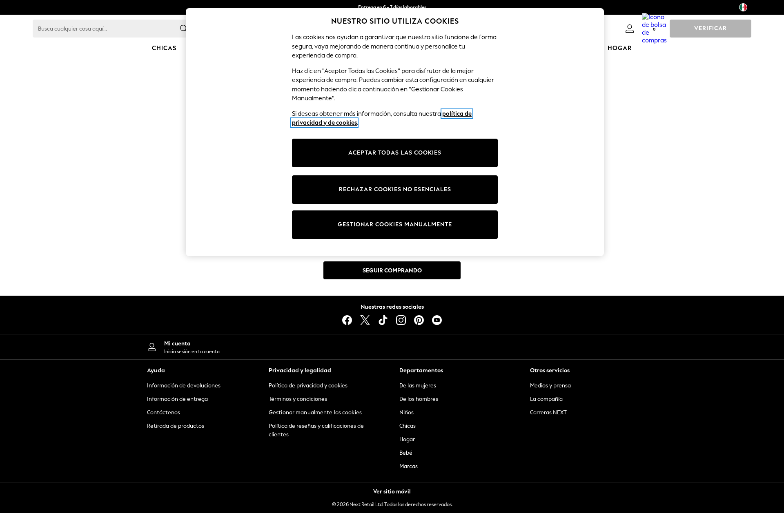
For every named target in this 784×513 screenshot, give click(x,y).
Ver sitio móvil (392, 491)
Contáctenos (163, 412)
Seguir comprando (392, 270)
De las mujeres (417, 385)
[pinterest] (419, 320)
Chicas (407, 425)
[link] (630, 29)
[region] (395, 132)
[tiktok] (383, 320)
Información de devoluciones (183, 385)
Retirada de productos (175, 425)
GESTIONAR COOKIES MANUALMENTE (395, 224)
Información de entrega (177, 399)
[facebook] (347, 320)
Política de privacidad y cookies (308, 385)
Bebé (405, 452)
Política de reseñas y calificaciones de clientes (316, 430)
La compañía (546, 399)
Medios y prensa (550, 385)
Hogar (407, 439)
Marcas (408, 466)
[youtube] (437, 320)
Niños (406, 412)
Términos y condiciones (298, 399)
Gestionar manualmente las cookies (315, 412)
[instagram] (401, 320)
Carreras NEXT (548, 412)
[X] (365, 320)
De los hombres (418, 399)
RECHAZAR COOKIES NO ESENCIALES (395, 189)
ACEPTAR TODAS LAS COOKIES (394, 152)
